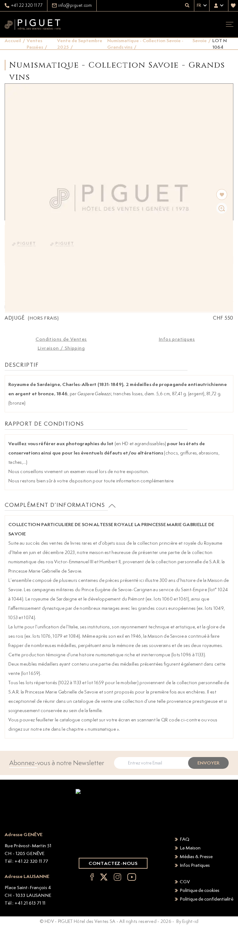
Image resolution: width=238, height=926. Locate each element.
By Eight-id (187, 921)
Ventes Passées (35, 43)
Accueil (13, 40)
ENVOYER (208, 763)
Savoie (199, 40)
